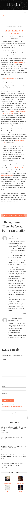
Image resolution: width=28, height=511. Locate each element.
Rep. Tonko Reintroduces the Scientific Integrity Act (12, 438)
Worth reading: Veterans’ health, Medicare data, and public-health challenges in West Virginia (9, 215)
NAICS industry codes (7, 175)
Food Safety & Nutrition (14, 26)
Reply (24, 313)
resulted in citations (11, 111)
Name (3, 379)
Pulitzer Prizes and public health (21, 215)
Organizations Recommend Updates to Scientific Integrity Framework (12, 464)
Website (4, 393)
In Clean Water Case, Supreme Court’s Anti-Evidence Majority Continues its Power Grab (13, 455)
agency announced (19, 62)
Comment (4, 359)
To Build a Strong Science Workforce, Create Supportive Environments (13, 447)
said (14, 142)
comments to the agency (10, 78)
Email (3, 386)
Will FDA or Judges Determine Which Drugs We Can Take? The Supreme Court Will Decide (13, 428)
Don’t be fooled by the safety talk (14, 32)
